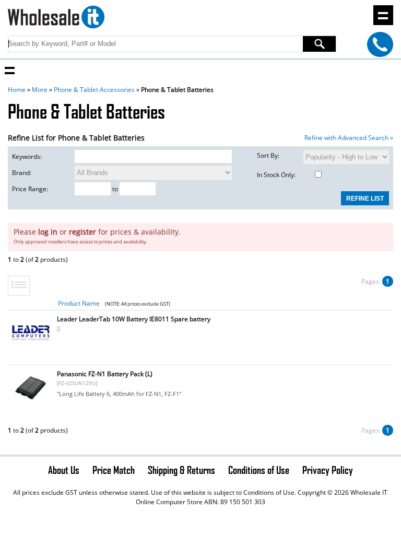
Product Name (79, 303)
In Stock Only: (276, 174)
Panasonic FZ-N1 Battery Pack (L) (104, 373)
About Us (63, 469)
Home (17, 89)
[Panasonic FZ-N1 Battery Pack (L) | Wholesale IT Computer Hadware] (31, 404)
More (40, 89)
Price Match (113, 469)
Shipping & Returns (181, 469)
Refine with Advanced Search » (348, 137)
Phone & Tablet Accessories (94, 89)
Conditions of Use (258, 469)
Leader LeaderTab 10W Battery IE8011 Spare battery (133, 319)
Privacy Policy (327, 469)
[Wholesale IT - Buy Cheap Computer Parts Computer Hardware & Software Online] (56, 18)
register (82, 232)
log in (47, 232)
